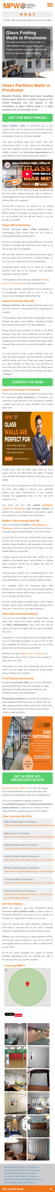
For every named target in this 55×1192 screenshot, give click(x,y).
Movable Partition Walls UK (15, 788)
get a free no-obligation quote (27, 778)
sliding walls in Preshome (32, 653)
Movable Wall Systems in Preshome (21, 1167)
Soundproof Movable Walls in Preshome (23, 1179)
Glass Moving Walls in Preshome (20, 1182)
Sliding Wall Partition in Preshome (20, 1173)
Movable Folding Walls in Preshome (21, 1176)
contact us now (27, 382)
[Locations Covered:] (3, 5)
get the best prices (27, 118)
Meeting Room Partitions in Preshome (22, 1170)
